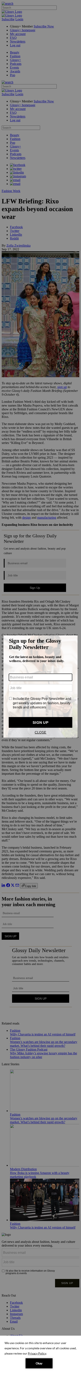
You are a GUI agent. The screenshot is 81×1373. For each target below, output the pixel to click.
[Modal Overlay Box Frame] (40, 686)
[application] (40, 1354)
